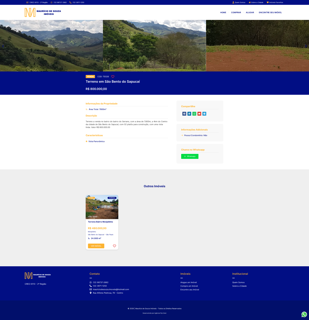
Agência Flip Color (160, 313)
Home (223, 12)
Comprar (236, 12)
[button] (3, 46)
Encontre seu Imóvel (270, 12)
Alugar (250, 12)
